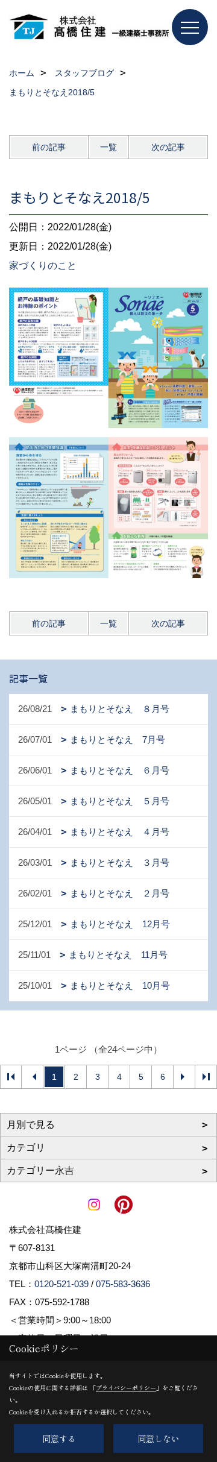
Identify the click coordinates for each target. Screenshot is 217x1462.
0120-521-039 (61, 1284)
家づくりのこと (43, 265)
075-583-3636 (123, 1284)
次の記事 (168, 147)
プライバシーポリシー (126, 1387)
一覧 (108, 147)
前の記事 (49, 147)
